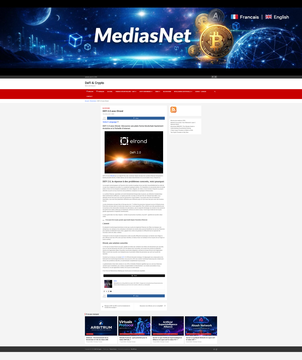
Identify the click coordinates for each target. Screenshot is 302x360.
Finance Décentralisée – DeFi (125, 91)
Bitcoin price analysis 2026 (178, 120)
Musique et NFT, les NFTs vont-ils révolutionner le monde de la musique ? (117, 306)
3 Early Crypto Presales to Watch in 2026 (182, 130)
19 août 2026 (89, 341)
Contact (90, 96)
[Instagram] (108, 291)
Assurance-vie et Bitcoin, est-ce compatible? (151, 306)
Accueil (109, 91)
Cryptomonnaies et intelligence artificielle (132, 334)
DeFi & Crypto (94, 83)
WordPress (134, 349)
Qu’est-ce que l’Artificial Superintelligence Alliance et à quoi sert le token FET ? (167, 339)
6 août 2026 (189, 341)
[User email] (111, 291)
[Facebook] (104, 291)
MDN (113, 114)
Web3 (157, 91)
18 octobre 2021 (107, 114)
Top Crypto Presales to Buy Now (179, 132)
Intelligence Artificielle (182, 91)
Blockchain (167, 91)
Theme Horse (112, 349)
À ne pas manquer (92, 314)
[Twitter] (106, 291)
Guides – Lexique (200, 91)
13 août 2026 (156, 341)
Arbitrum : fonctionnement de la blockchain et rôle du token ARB (97, 339)
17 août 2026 (122, 341)
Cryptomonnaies (145, 91)
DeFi (123, 257)
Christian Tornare (98, 341)
